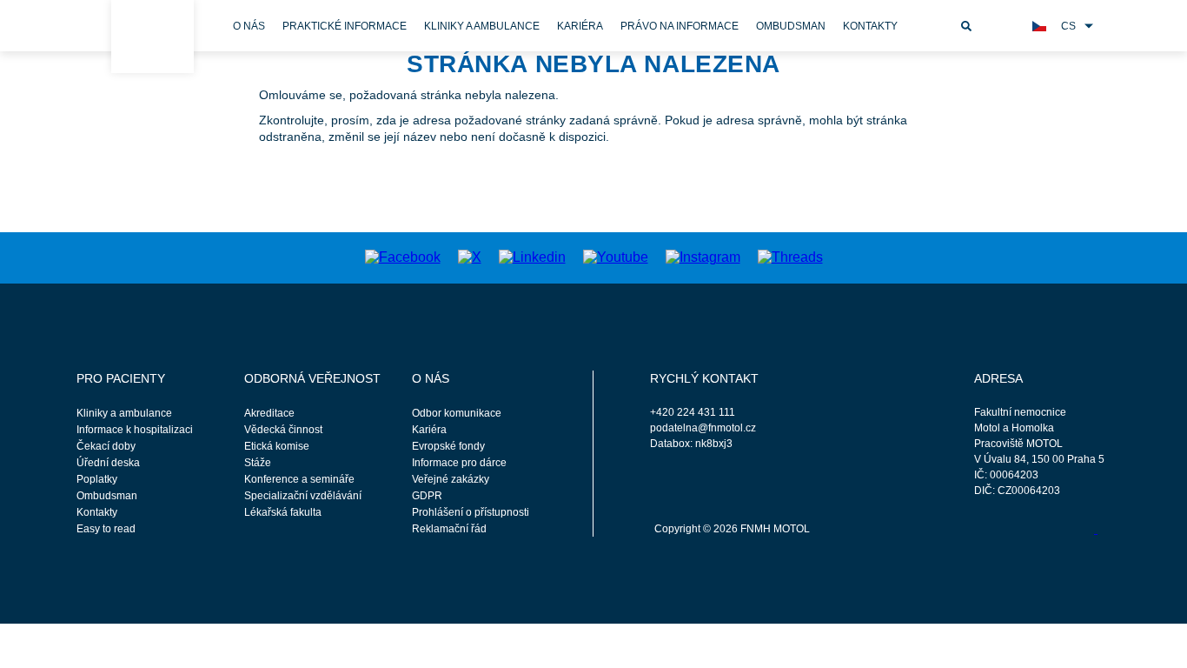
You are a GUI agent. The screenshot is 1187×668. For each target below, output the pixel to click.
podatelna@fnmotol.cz (703, 428)
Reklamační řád (449, 529)
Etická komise (276, 446)
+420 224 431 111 (692, 412)
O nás (249, 26)
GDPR (427, 496)
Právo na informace (679, 26)
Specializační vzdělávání (302, 496)
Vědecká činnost (283, 430)
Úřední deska (108, 463)
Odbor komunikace (456, 413)
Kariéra (580, 26)
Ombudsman (791, 26)
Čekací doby (106, 446)
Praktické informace (344, 26)
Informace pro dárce (459, 463)
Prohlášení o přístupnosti (470, 512)
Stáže (257, 463)
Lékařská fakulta (283, 512)
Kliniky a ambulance (482, 26)
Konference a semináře (299, 479)
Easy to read (106, 529)
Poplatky (96, 479)
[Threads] (790, 257)
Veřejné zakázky (450, 479)
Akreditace (269, 413)
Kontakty (870, 26)
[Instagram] (703, 257)
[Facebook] (403, 257)
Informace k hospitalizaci (134, 430)
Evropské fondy (448, 446)
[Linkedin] (532, 257)
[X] (469, 257)
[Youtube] (615, 257)
